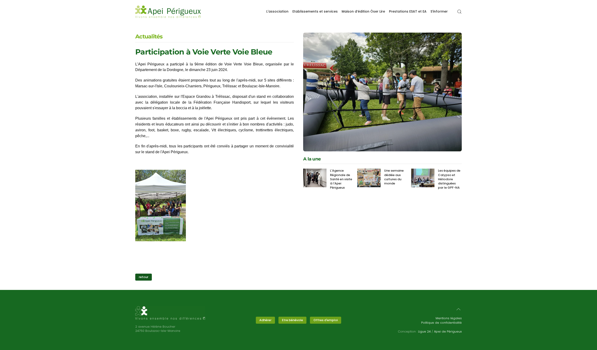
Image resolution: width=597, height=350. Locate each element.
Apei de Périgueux (448, 331)
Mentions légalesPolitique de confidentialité (441, 320)
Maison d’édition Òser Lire (363, 11)
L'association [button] (277, 11)
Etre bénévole (292, 320)
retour (143, 277)
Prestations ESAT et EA (408, 11)
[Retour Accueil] (168, 11)
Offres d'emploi (325, 320)
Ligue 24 (424, 331)
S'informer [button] (439, 11)
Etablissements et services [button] (315, 11)
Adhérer (265, 320)
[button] (459, 11)
